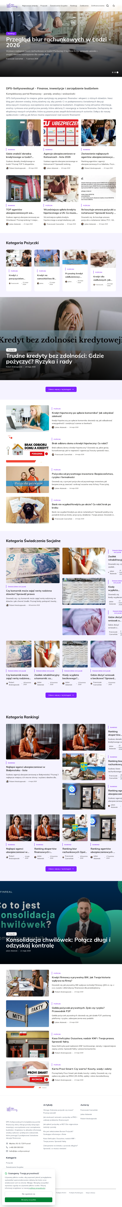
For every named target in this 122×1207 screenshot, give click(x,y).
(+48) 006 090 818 (16, 1147)
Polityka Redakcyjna (76, 1193)
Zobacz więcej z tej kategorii (59, 389)
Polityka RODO (61, 1193)
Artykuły (48, 1105)
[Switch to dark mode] (114, 6)
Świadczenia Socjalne (58, 6)
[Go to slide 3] (117, 72)
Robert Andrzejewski (14, 367)
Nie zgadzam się (28, 1194)
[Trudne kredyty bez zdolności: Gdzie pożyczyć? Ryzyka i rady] (61, 338)
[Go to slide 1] (112, 72)
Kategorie (11, 1157)
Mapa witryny (90, 1193)
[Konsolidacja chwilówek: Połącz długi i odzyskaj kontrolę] (61, 922)
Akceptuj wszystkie (28, 1200)
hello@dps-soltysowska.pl (19, 1151)
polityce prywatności (37, 1188)
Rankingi (73, 6)
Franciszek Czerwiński (14, 59)
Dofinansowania (97, 6)
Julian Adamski (11, 951)
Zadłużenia (84, 6)
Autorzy (85, 1105)
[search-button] (107, 5)
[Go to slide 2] (115, 72)
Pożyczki (44, 6)
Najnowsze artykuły (30, 6)
